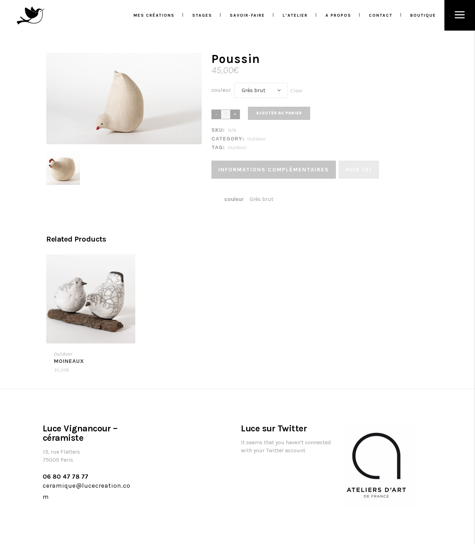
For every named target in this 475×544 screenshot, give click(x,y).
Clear (296, 90)
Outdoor (256, 139)
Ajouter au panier (279, 113)
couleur (221, 90)
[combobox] (261, 90)
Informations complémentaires (273, 169)
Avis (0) (359, 169)
